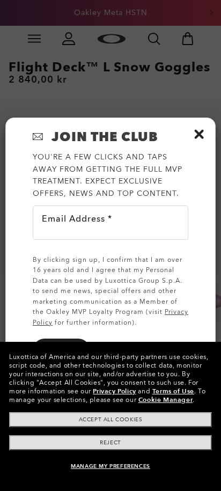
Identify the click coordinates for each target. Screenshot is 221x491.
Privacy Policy (114, 391)
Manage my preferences (110, 466)
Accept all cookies (111, 419)
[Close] (199, 134)
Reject (110, 442)
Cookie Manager (165, 399)
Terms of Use (173, 391)
